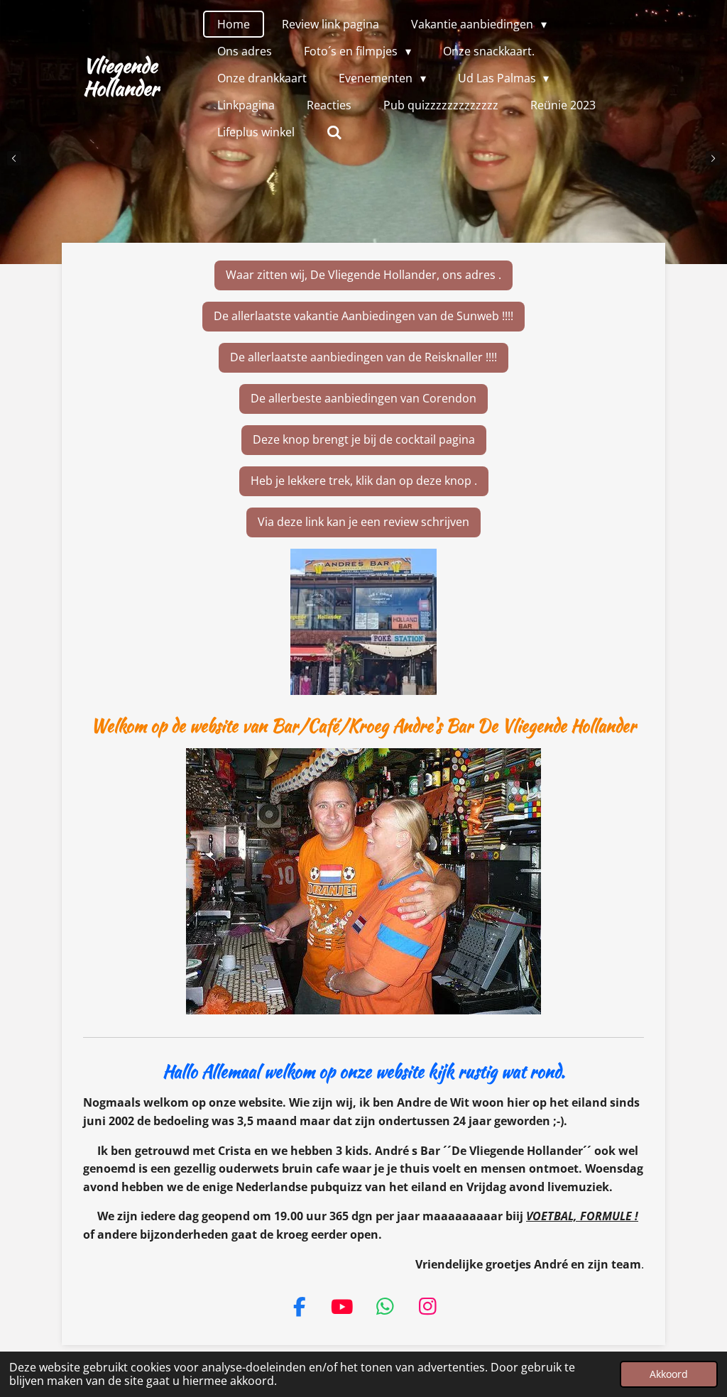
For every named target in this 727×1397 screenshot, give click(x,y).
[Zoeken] (334, 132)
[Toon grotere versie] (363, 622)
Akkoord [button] (669, 1374)
